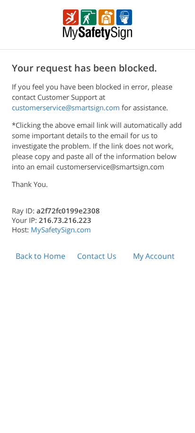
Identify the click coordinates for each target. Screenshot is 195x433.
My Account (154, 256)
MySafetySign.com (61, 229)
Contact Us (96, 256)
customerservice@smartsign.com (66, 107)
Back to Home (40, 256)
